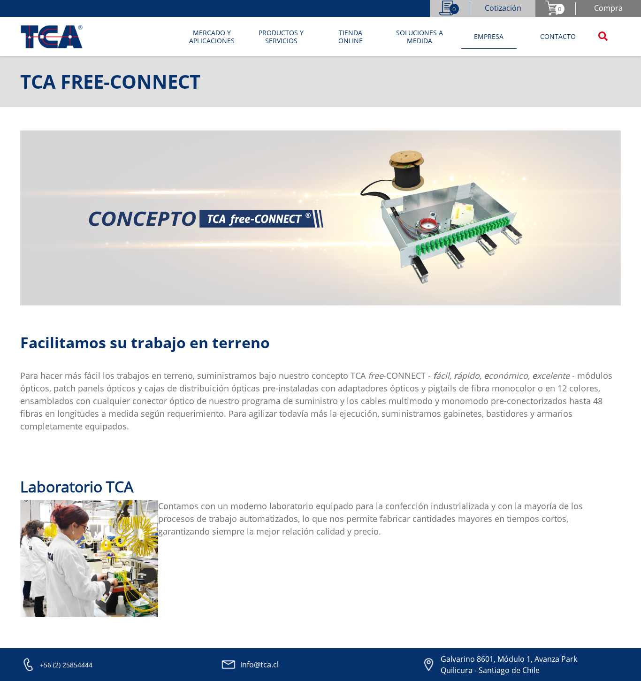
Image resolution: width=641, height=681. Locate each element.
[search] (603, 37)
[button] (212, 37)
